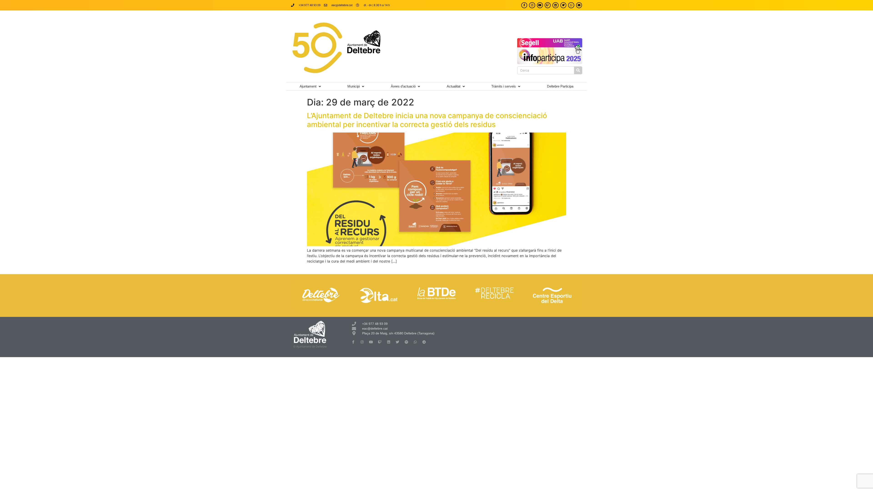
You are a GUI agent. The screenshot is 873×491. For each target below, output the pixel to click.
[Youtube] (540, 5)
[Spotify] (406, 342)
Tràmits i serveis (503, 86)
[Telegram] (424, 342)
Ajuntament (308, 86)
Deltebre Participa (560, 86)
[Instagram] (532, 5)
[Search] (578, 70)
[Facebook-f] (524, 5)
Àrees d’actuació (403, 86)
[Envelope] (579, 5)
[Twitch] (548, 5)
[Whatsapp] (571, 5)
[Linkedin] (555, 5)
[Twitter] (563, 5)
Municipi (353, 86)
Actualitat (453, 86)
